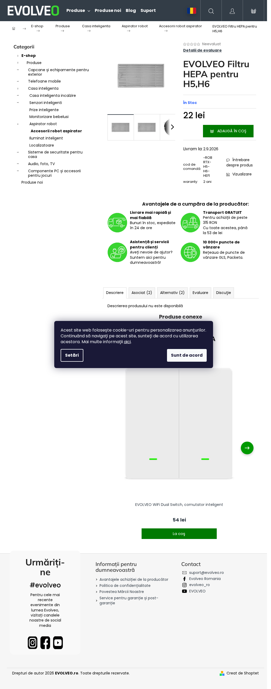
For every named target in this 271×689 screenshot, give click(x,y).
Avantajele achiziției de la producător (134, 579)
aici (127, 342)
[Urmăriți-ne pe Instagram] (33, 642)
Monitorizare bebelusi (49, 116)
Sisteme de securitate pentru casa (55, 154)
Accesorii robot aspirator (56, 131)
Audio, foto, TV (41, 163)
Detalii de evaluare (202, 50)
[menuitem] (76, 10)
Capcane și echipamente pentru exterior (58, 72)
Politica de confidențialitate (125, 585)
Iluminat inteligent (46, 138)
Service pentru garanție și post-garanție (129, 600)
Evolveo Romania (205, 578)
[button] (179, 530)
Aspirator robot (43, 123)
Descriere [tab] (115, 292)
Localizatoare (41, 145)
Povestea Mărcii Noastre (122, 591)
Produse (34, 62)
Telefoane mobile (44, 81)
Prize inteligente (44, 109)
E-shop (28, 55)
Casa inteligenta (43, 88)
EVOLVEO (197, 591)
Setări (72, 355)
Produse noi (32, 182)
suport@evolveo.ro (206, 572)
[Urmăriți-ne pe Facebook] (45, 642)
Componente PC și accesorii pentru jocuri (54, 173)
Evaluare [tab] (200, 292)
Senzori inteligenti (45, 102)
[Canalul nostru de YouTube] (58, 642)
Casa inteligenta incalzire (52, 95)
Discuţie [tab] (223, 292)
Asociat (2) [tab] (142, 292)
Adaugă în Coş (231, 131)
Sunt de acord (187, 355)
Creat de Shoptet (243, 673)
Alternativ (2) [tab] (172, 292)
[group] (179, 447)
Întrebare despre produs (239, 162)
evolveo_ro (199, 584)
